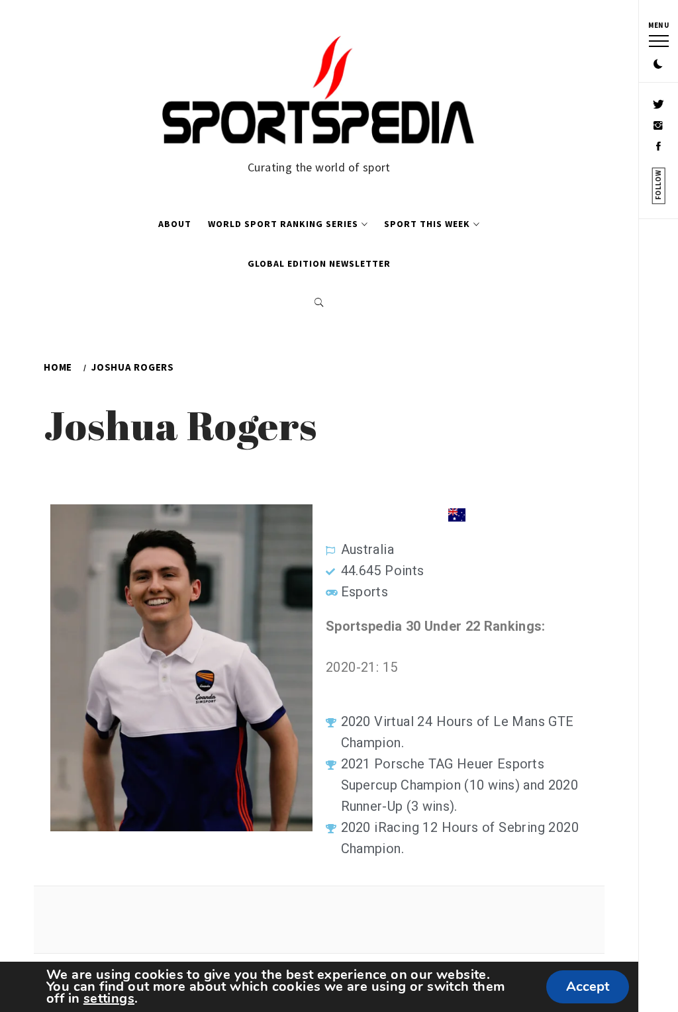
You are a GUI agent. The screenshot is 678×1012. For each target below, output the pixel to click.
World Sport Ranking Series (283, 224)
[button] (658, 65)
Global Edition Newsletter (319, 263)
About (174, 224)
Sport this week (427, 224)
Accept (587, 986)
